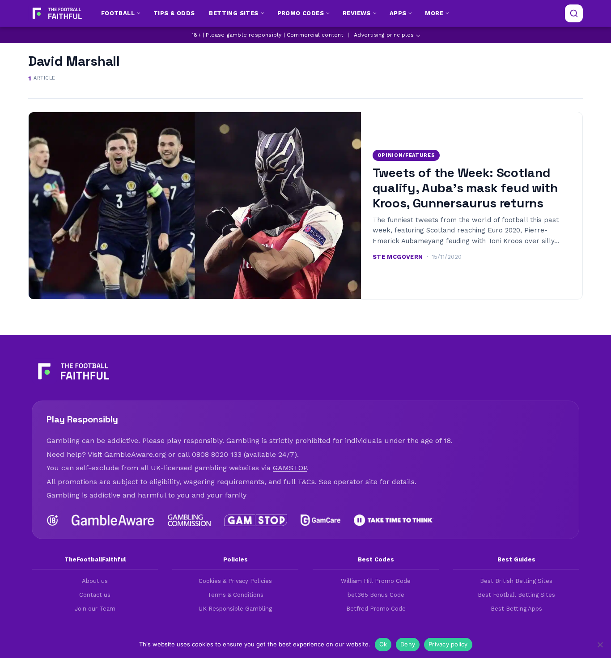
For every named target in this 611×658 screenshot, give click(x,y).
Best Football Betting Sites (516, 594)
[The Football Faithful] (56, 13)
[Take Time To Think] (394, 520)
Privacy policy (448, 644)
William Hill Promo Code (376, 581)
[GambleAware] (113, 520)
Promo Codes (300, 13)
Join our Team (95, 608)
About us (95, 581)
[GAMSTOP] (255, 520)
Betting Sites (233, 13)
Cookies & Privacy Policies (235, 581)
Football (118, 13)
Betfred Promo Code (376, 608)
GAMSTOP (290, 468)
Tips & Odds (174, 13)
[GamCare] (320, 520)
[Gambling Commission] (189, 520)
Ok (383, 644)
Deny (407, 644)
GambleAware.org (135, 454)
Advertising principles (384, 35)
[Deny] (599, 644)
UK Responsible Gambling (235, 608)
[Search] (574, 13)
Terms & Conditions (235, 594)
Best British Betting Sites (516, 581)
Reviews (357, 13)
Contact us (94, 594)
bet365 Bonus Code (376, 594)
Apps (398, 13)
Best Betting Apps (516, 608)
